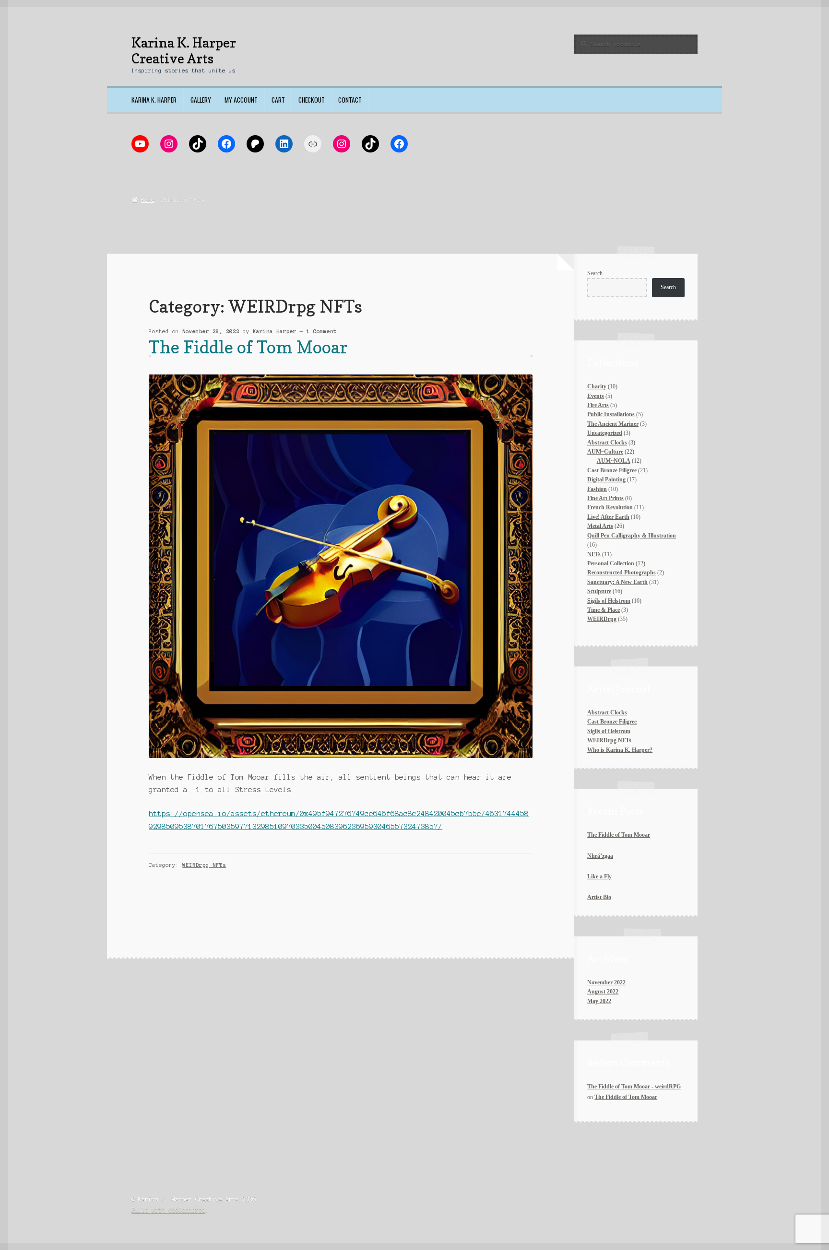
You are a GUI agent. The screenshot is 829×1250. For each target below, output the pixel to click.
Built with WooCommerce (168, 1210)
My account (241, 100)
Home (147, 200)
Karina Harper (274, 331)
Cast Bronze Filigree (612, 721)
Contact (350, 100)
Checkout (311, 100)
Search (595, 273)
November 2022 (606, 982)
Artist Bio (599, 897)
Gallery (200, 100)
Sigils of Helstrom (608, 731)
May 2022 (599, 1001)
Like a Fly (599, 876)
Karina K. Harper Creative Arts (183, 50)
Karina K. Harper (154, 100)
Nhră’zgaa (600, 856)
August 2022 (602, 991)
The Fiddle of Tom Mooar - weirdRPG (634, 1086)
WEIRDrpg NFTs (204, 865)
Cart (278, 100)
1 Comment (322, 331)
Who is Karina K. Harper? (619, 750)
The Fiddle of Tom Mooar (248, 347)
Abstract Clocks (607, 712)
